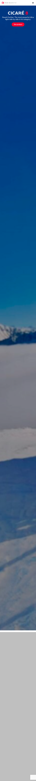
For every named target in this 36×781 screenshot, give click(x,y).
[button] (33, 2)
